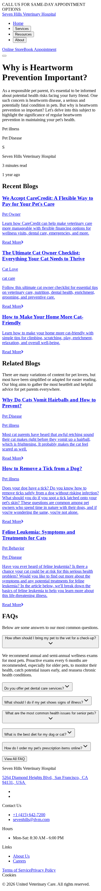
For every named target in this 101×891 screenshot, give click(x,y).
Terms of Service (16, 870)
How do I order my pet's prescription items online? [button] (43, 748)
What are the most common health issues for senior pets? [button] (50, 713)
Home (18, 23)
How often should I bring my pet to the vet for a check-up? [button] (50, 638)
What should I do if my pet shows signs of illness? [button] (43, 702)
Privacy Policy (43, 870)
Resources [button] (23, 34)
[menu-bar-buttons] (4, 56)
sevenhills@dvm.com (31, 819)
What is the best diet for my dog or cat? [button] (35, 734)
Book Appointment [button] (40, 49)
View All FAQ (14, 759)
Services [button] (22, 29)
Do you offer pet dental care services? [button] (34, 688)
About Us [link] (21, 856)
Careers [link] (19, 861)
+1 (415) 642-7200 (29, 814)
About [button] (19, 40)
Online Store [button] (13, 49)
